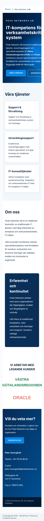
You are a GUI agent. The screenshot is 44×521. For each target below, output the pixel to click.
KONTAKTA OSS (14, 440)
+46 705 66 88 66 (19, 459)
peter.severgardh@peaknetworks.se (21, 469)
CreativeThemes (9, 518)
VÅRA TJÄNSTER (16, 73)
